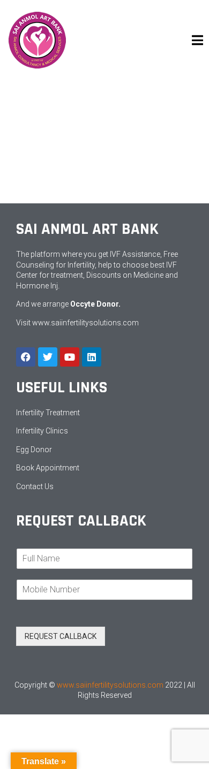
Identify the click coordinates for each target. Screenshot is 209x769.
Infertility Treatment (48, 412)
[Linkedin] (91, 357)
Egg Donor (34, 449)
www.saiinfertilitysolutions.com (85, 322)
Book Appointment (47, 467)
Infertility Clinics (42, 431)
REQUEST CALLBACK (60, 636)
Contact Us (35, 486)
